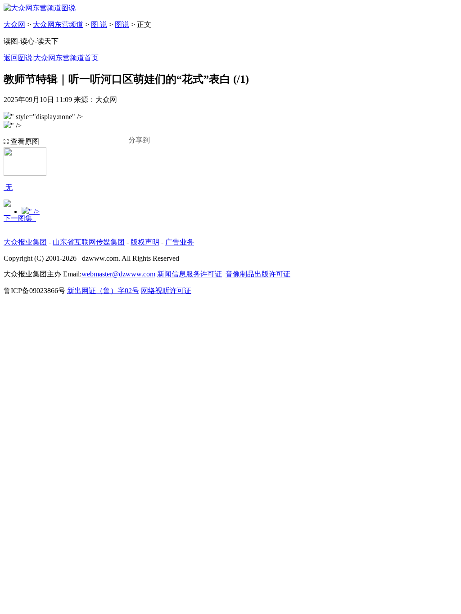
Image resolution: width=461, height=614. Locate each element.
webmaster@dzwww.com (118, 274)
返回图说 (18, 58)
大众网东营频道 (58, 24)
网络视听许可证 (166, 290)
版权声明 (145, 242)
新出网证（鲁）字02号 (103, 290)
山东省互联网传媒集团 (89, 242)
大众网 (14, 24)
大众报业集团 (25, 242)
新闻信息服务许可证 (189, 274)
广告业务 (179, 242)
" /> (34, 211)
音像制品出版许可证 (258, 274)
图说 (122, 24)
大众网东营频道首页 (66, 58)
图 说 (99, 24)
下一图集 (20, 218)
